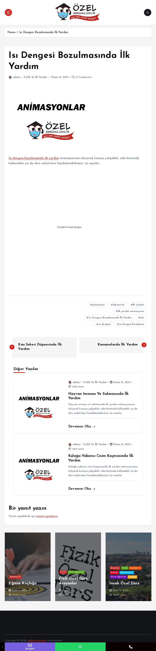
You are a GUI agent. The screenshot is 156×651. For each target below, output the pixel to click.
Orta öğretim (76, 572)
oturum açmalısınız (47, 516)
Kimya (114, 572)
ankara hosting (36, 640)
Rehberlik (15, 577)
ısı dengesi (104, 324)
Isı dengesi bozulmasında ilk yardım (34, 158)
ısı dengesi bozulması (131, 324)
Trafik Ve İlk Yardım (35, 77)
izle (142, 317)
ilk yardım (138, 304)
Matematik (126, 572)
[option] (28, 567)
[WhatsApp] (80, 646)
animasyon (98, 304)
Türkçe (132, 577)
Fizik (63, 572)
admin (16, 77)
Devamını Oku (80, 426)
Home (11, 32)
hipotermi (118, 304)
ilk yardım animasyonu (131, 311)
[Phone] (131, 646)
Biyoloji (115, 568)
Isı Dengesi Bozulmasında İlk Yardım (43, 32)
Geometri (135, 568)
